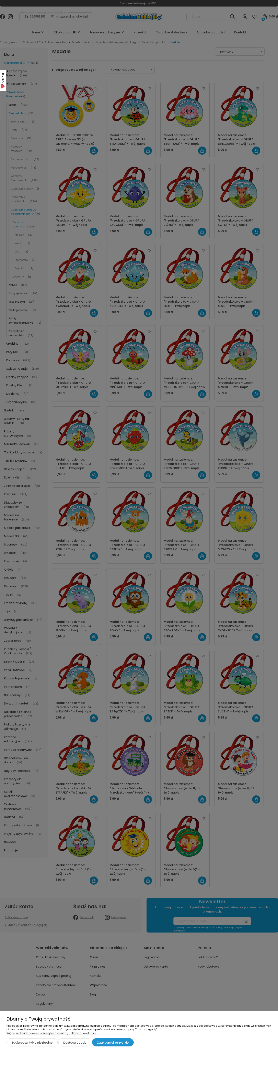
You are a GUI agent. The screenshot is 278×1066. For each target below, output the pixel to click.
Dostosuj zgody (74, 1043)
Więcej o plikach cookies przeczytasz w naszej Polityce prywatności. (52, 1033)
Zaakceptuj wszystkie (113, 1043)
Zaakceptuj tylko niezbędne (32, 1043)
